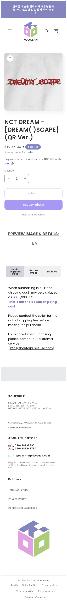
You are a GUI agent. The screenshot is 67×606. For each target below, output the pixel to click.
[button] (9, 31)
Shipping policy (46, 591)
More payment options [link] (34, 214)
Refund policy (30, 585)
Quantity (9, 170)
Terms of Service (18, 489)
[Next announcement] (59, 9)
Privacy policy (49, 585)
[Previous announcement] (8, 9)
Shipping (8, 152)
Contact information (35, 597)
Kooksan (31, 580)
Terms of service (24, 591)
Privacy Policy (17, 498)
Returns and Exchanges (22, 507)
